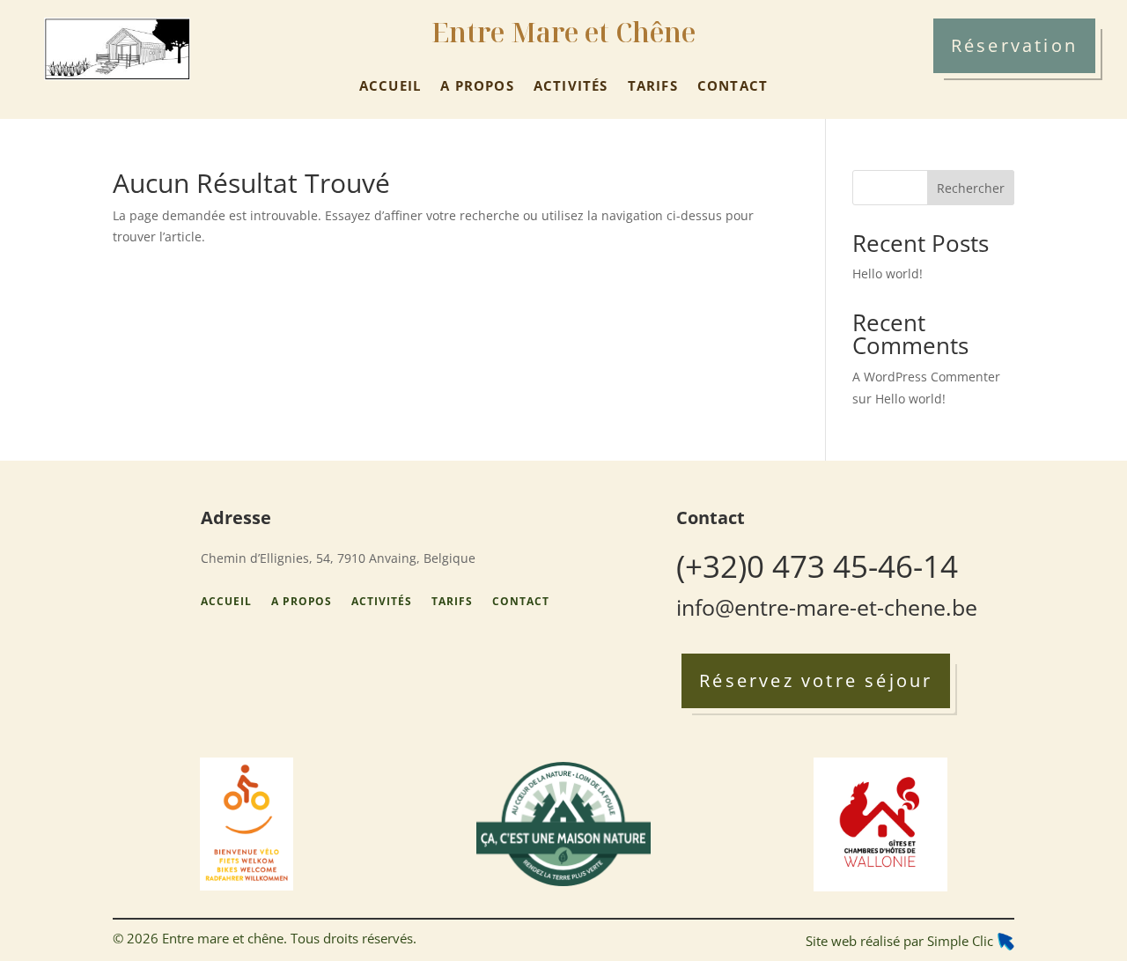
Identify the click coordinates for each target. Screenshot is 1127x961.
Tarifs (653, 85)
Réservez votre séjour (815, 680)
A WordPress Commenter (926, 376)
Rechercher (971, 188)
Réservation (1014, 45)
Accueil (390, 85)
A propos (477, 85)
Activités (571, 85)
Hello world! (887, 273)
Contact (732, 85)
